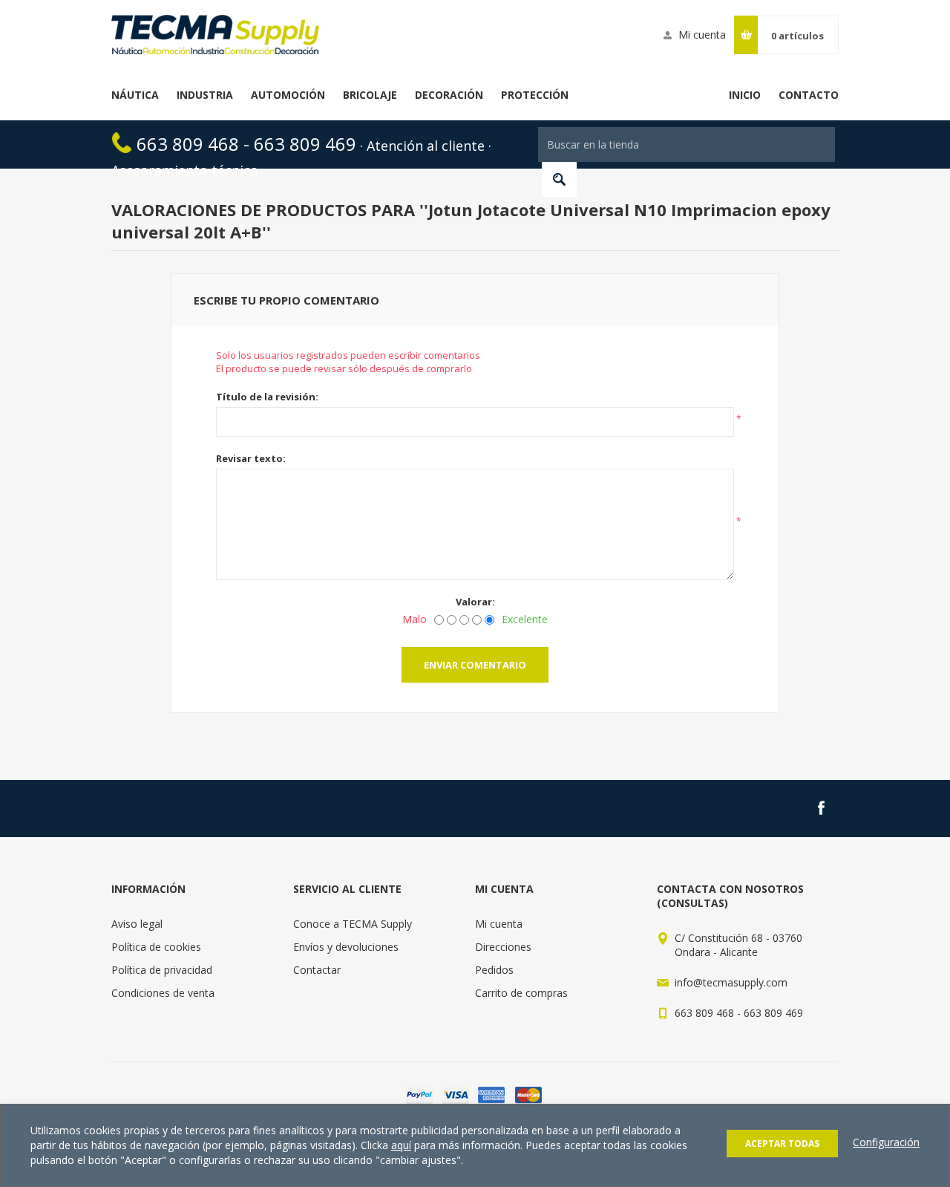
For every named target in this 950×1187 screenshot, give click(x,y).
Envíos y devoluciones (346, 947)
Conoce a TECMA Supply (352, 924)
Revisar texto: (251, 458)
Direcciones (503, 947)
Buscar (559, 179)
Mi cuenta (702, 34)
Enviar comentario (475, 664)
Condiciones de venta (162, 993)
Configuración (886, 1142)
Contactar (317, 970)
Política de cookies (156, 947)
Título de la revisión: (267, 396)
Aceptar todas (782, 1143)
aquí (401, 1145)
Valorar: (475, 601)
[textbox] (686, 144)
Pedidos (494, 970)
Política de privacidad (161, 970)
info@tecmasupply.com (731, 982)
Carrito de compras (521, 993)
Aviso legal (137, 924)
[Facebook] (821, 808)
